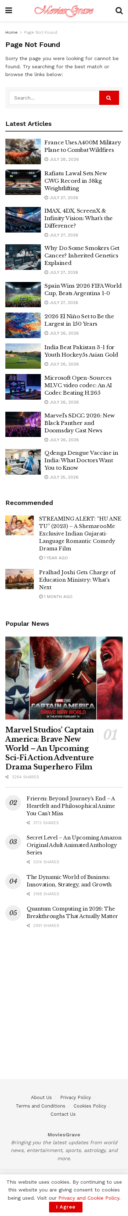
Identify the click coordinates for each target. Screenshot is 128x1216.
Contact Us (63, 1114)
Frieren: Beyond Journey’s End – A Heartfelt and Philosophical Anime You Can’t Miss (71, 806)
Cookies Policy (90, 1106)
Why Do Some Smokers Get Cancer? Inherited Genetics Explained (81, 255)
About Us (41, 1097)
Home (11, 32)
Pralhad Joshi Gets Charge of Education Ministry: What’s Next (77, 580)
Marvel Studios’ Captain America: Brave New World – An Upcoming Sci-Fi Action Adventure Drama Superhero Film (49, 748)
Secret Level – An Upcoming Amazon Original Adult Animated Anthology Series (74, 845)
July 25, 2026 (63, 477)
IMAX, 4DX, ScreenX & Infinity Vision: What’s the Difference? (78, 218)
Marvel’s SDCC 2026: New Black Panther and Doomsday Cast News (79, 423)
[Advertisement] (64, 1015)
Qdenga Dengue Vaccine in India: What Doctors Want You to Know (81, 460)
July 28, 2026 (63, 159)
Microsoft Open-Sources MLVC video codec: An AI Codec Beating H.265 (78, 385)
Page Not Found (40, 32)
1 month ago (58, 596)
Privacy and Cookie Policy (88, 1198)
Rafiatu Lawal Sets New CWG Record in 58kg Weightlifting (75, 181)
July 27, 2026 (63, 197)
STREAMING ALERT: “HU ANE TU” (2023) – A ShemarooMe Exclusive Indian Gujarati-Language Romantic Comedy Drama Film (80, 534)
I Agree (65, 1207)
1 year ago (55, 557)
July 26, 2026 (63, 333)
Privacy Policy (75, 1097)
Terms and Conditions (40, 1106)
